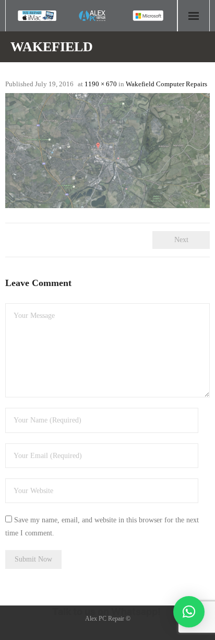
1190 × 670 (101, 84)
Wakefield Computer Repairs (166, 84)
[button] (189, 611)
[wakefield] (107, 151)
